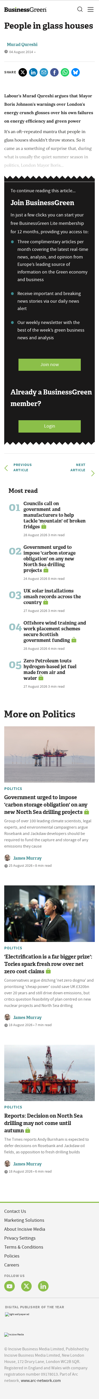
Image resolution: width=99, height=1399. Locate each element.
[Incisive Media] (14, 1334)
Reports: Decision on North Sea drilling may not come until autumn (43, 1123)
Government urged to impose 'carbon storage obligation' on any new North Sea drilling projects (49, 559)
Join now (49, 365)
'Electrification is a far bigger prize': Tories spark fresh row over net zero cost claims (48, 964)
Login (49, 426)
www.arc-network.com (41, 1380)
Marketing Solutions (24, 1220)
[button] (79, 9)
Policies (12, 1256)
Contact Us (15, 1211)
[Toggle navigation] (89, 9)
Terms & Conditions (23, 1247)
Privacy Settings (20, 1238)
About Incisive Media (24, 1229)
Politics (13, 788)
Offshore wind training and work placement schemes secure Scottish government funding (54, 631)
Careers (11, 1265)
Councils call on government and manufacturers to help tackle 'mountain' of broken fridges (54, 515)
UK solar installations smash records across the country (52, 597)
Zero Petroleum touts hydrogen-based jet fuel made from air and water (50, 669)
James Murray (27, 858)
